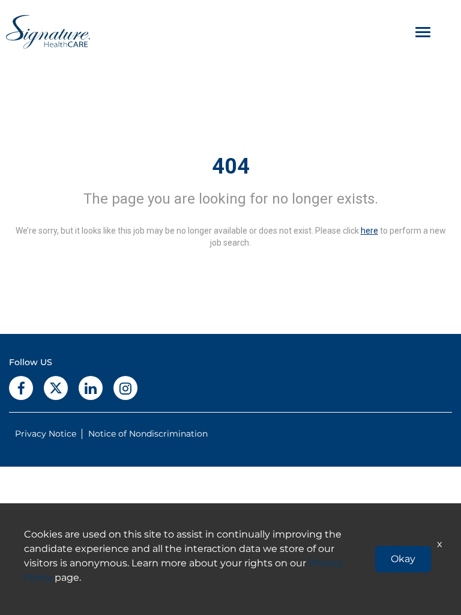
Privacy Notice (45, 433)
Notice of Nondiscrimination (148, 433)
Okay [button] (403, 559)
